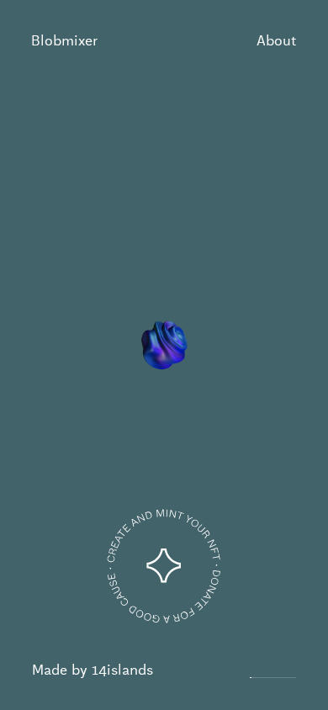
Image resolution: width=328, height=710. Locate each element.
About (276, 41)
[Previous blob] (23, 354)
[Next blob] (305, 354)
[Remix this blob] (163, 566)
